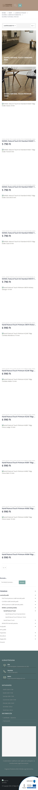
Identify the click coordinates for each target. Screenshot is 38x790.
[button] (15, 5)
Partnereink (6, 721)
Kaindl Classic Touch (9, 620)
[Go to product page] (19, 120)
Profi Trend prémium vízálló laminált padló (13, 598)
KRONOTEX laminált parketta (10, 623)
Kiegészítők (3, 639)
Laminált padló (4, 595)
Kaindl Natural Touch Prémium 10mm (22, 323)
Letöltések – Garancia (9, 718)
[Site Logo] (7, 5)
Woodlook (3, 636)
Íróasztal (2, 642)
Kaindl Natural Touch (7, 139)
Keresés (22, 582)
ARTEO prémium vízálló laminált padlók (12, 604)
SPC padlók (3, 629)
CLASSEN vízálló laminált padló (10, 601)
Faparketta (3, 633)
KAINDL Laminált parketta (8, 277)
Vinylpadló (3, 626)
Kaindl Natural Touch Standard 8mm (22, 139)
